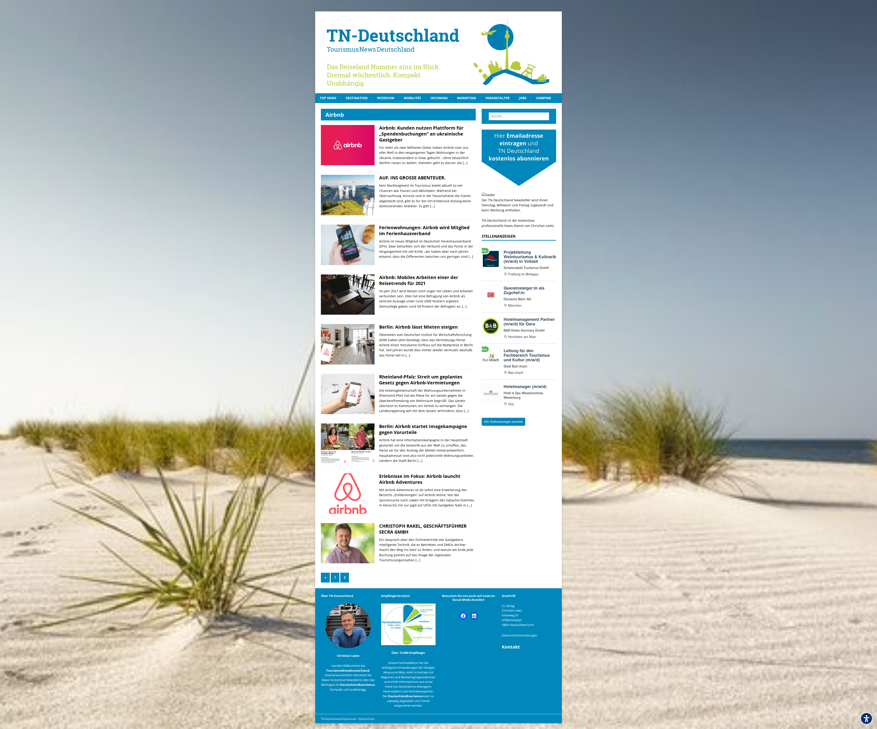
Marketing (466, 98)
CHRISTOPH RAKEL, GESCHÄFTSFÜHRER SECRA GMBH (423, 529)
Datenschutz (367, 719)
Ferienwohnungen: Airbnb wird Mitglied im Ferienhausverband (424, 230)
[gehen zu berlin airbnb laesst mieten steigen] (348, 361)
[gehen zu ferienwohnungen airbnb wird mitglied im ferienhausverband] (348, 262)
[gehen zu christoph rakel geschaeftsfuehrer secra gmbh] (348, 561)
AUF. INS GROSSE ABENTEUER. (412, 178)
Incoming (439, 98)
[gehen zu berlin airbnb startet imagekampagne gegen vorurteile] (348, 461)
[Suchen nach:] (518, 116)
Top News (328, 98)
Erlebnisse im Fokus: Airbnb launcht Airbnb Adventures (419, 479)
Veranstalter (497, 98)
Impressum (349, 719)
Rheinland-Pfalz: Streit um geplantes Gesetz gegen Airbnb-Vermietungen (420, 380)
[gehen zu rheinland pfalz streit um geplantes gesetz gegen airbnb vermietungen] (348, 411)
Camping (543, 98)
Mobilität (412, 98)
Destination (356, 98)
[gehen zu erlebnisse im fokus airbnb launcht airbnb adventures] (348, 511)
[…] (465, 163)
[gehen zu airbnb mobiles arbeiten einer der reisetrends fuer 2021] (348, 312)
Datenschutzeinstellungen (519, 635)
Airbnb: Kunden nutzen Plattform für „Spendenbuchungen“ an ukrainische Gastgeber (421, 134)
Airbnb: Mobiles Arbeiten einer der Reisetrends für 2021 (418, 280)
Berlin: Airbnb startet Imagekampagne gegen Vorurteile (423, 429)
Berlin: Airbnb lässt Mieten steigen (418, 327)
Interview (385, 98)
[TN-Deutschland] (438, 52)
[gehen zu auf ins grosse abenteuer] (348, 212)
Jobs (522, 98)
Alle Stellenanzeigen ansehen (503, 421)
